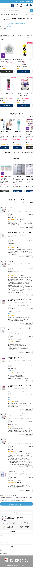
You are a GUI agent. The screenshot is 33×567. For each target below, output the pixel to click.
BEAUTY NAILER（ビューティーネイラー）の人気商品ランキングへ (18, 152)
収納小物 (24, 235)
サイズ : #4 (10, 399)
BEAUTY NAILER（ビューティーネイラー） (19, 14)
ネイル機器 (15, 473)
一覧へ (30, 116)
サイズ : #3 (10, 370)
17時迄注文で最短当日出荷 (24, 523)
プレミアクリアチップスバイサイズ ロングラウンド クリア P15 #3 (20, 358)
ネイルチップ (24, 302)
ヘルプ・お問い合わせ (16, 513)
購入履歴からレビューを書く (16, 504)
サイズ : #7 (10, 313)
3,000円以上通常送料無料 (9, 523)
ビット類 (29, 473)
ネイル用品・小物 (16, 235)
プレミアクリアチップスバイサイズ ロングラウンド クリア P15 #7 (20, 300)
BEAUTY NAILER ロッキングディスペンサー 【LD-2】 (20, 232)
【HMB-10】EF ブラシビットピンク (16, 471)
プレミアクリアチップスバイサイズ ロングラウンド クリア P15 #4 (20, 386)
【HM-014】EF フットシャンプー (16, 207)
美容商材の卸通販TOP (4, 14)
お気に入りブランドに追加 (17, 23)
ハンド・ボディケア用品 (17, 209)
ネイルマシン (22, 473)
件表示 (20, 35)
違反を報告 (21, 227)
